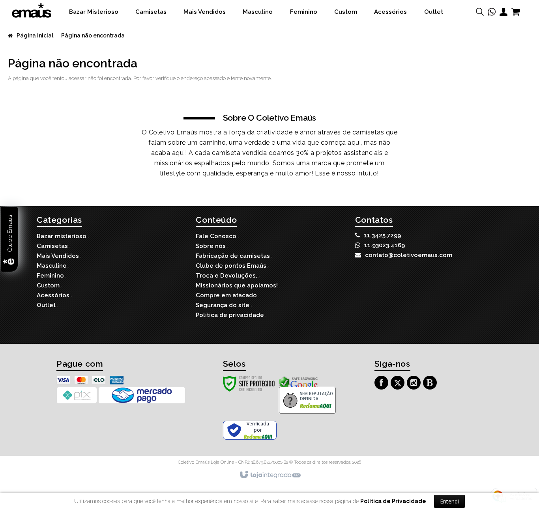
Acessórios (53, 295)
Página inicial (35, 35)
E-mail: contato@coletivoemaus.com (408, 255)
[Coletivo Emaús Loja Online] (31, 10)
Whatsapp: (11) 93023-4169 (384, 245)
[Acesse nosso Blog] (431, 384)
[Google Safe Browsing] (298, 383)
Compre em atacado (226, 295)
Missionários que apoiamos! (237, 285)
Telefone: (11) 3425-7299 (382, 235)
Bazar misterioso (61, 236)
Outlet (46, 305)
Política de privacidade (230, 315)
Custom (48, 285)
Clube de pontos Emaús (231, 265)
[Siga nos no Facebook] (382, 384)
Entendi (449, 501)
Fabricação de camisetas (233, 255)
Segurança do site (222, 305)
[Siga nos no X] (398, 384)
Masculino (52, 265)
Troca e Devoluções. (226, 275)
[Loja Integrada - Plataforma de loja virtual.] (269, 475)
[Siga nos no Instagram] (415, 384)
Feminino (50, 275)
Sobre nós (211, 246)
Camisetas (52, 246)
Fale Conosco (216, 236)
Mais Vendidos (58, 255)
